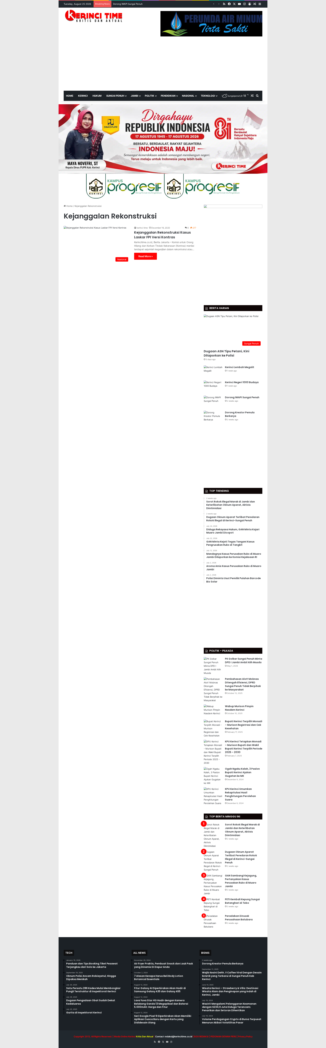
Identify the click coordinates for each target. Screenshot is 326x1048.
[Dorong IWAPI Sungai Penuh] (213, 402)
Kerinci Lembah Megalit (239, 367)
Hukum (97, 95)
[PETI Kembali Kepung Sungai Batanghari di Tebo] (213, 905)
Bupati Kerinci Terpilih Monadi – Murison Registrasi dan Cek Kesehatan (243, 725)
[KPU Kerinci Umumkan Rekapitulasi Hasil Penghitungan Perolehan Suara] (213, 796)
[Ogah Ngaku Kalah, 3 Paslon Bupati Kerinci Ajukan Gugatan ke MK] (213, 776)
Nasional (188, 95)
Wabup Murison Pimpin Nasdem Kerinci (239, 708)
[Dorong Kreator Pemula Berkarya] (213, 417)
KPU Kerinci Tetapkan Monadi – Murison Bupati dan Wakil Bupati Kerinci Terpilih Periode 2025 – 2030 (243, 747)
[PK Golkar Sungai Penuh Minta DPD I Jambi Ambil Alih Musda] (213, 666)
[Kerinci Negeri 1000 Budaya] (213, 387)
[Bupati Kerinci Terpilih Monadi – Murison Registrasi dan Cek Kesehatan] (213, 728)
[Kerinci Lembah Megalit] (213, 371)
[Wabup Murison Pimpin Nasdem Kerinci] (213, 711)
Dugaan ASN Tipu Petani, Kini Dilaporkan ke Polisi (226, 353)
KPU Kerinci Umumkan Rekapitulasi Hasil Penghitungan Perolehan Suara (240, 794)
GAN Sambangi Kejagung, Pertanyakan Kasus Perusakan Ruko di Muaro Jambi (241, 881)
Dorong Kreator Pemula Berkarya (130, 4)
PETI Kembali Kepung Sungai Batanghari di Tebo (242, 901)
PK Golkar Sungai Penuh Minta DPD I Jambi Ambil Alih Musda (243, 660)
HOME (69, 95)
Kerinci (83, 95)
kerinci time (142, 227)
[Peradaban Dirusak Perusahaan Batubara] (213, 921)
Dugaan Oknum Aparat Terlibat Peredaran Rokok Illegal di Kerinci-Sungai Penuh (241, 857)
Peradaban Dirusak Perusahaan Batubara (239, 917)
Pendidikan (168, 95)
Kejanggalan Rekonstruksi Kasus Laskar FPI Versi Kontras (162, 235)
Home (69, 206)
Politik (149, 95)
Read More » (145, 256)
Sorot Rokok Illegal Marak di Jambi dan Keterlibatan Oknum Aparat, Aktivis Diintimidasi (242, 830)
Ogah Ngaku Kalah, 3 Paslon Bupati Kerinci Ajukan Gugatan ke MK (242, 772)
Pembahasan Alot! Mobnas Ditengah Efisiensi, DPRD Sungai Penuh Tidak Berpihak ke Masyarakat (243, 684)
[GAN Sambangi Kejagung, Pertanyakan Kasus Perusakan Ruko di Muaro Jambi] (213, 884)
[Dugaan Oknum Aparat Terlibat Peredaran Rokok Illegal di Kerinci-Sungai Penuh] (213, 861)
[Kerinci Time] (95, 15)
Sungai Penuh (115, 95)
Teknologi (208, 95)
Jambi (134, 95)
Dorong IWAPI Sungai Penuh (242, 397)
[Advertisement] (163, 65)
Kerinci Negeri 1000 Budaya (242, 382)
